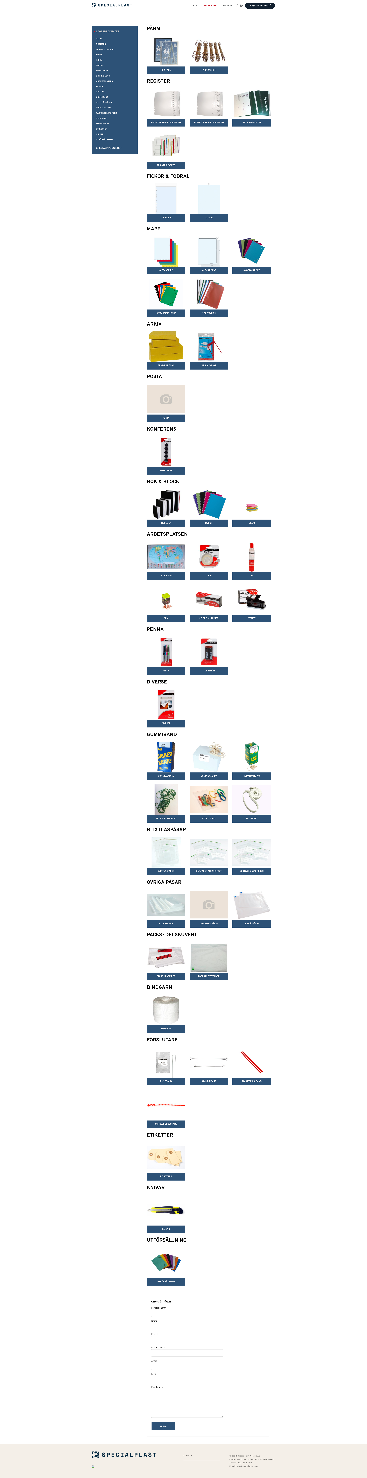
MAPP (99, 55)
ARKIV (99, 60)
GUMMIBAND (102, 97)
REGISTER (101, 44)
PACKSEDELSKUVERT (106, 113)
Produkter (210, 5)
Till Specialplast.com (258, 5)
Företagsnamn (158, 1308)
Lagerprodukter (107, 31)
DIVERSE (100, 92)
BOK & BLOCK (103, 76)
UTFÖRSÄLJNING (104, 139)
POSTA (99, 65)
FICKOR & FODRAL (105, 49)
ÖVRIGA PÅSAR (103, 108)
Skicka (163, 1426)
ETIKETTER (101, 129)
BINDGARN (101, 118)
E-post (154, 1334)
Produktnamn (158, 1347)
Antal (154, 1361)
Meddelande (157, 1387)
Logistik (227, 5)
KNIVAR (100, 134)
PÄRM (99, 39)
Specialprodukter (109, 148)
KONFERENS (102, 70)
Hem (195, 5)
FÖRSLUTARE (102, 124)
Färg (153, 1374)
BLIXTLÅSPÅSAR (104, 102)
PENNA (99, 86)
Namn (154, 1321)
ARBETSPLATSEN (104, 81)
